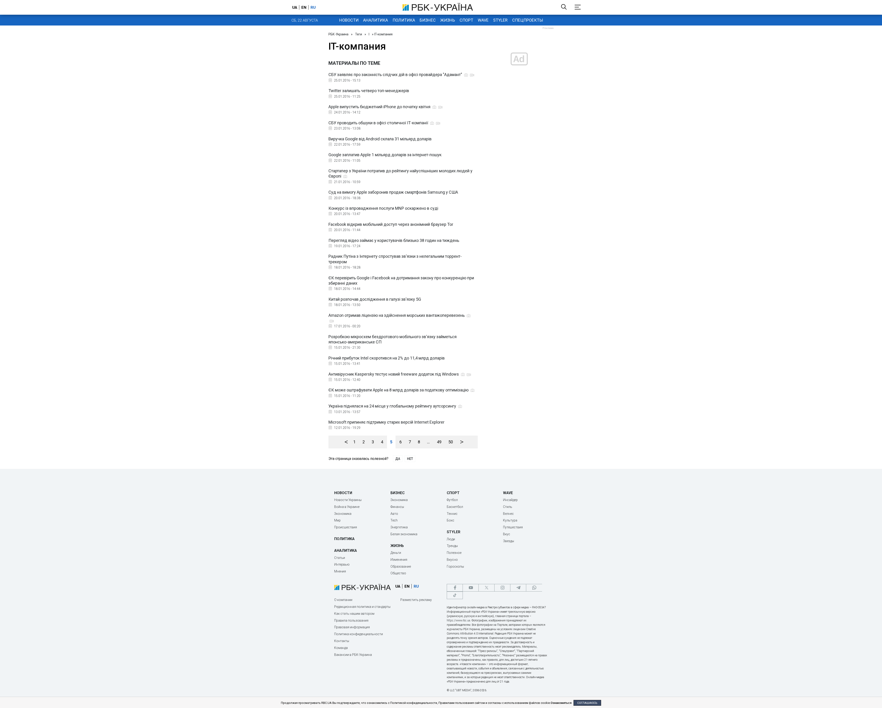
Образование (400, 566)
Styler (500, 20)
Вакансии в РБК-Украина (353, 655)
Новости (349, 20)
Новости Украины (348, 500)
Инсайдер (510, 500)
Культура (510, 520)
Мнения (340, 571)
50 (450, 441)
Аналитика (375, 20)
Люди (451, 539)
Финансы (397, 507)
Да (397, 459)
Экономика (342, 513)
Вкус (506, 534)
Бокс (450, 520)
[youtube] (471, 588)
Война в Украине (346, 507)
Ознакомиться (561, 703)
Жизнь (447, 20)
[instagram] (502, 588)
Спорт (466, 20)
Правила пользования (351, 620)
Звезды (508, 541)
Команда (341, 648)
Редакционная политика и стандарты (362, 607)
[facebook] (455, 588)
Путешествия (513, 527)
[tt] (455, 595)
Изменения (398, 559)
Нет (410, 459)
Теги (358, 34)
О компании (343, 600)
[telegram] (518, 588)
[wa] (534, 588)
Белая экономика (403, 534)
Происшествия (345, 527)
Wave (483, 20)
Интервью (342, 564)
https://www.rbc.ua (458, 620)
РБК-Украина (338, 34)
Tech (394, 520)
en (303, 7)
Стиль (507, 507)
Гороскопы (455, 566)
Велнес (508, 513)
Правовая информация (352, 627)
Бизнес (428, 20)
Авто (394, 513)
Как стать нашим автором (354, 613)
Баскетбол (455, 507)
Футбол (452, 500)
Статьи (339, 558)
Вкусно (452, 559)
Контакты (341, 641)
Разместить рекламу (416, 600)
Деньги (395, 553)
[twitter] (486, 588)
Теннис (452, 513)
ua (294, 7)
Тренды (452, 546)
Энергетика (399, 527)
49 (439, 441)
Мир (337, 520)
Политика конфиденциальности (358, 634)
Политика (404, 20)
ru (313, 7)
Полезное (454, 553)
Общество (398, 573)
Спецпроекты (527, 20)
